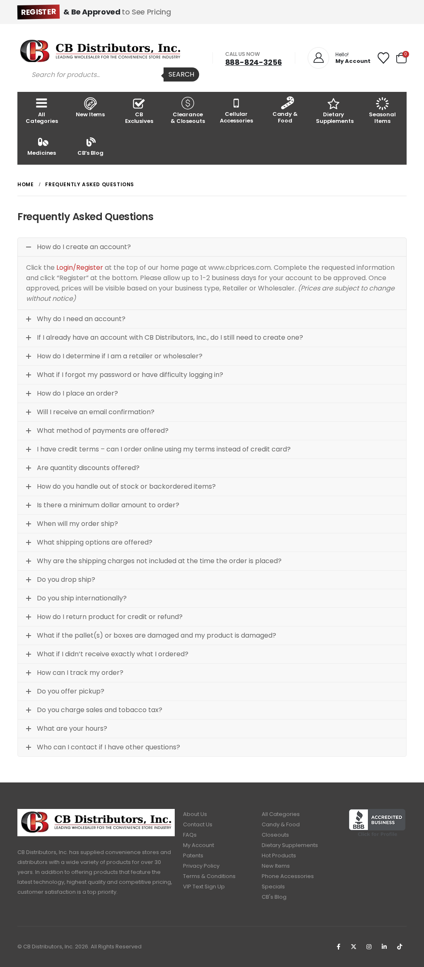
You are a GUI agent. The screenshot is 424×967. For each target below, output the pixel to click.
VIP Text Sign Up (204, 886)
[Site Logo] (100, 50)
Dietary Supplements (335, 117)
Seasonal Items (382, 117)
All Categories (42, 117)
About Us (195, 814)
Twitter (353, 947)
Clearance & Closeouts (188, 117)
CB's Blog (274, 897)
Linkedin (384, 947)
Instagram (369, 947)
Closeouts (275, 835)
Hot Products (279, 855)
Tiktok (399, 947)
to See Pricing (96, 12)
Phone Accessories (288, 876)
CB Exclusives (139, 117)
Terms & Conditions (209, 876)
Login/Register (79, 267)
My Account (198, 845)
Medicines (41, 153)
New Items (90, 114)
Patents (193, 855)
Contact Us (197, 824)
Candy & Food (285, 117)
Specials (273, 886)
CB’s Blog (90, 153)
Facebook (338, 947)
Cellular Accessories (236, 117)
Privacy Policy (201, 866)
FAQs (190, 835)
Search (181, 74)
